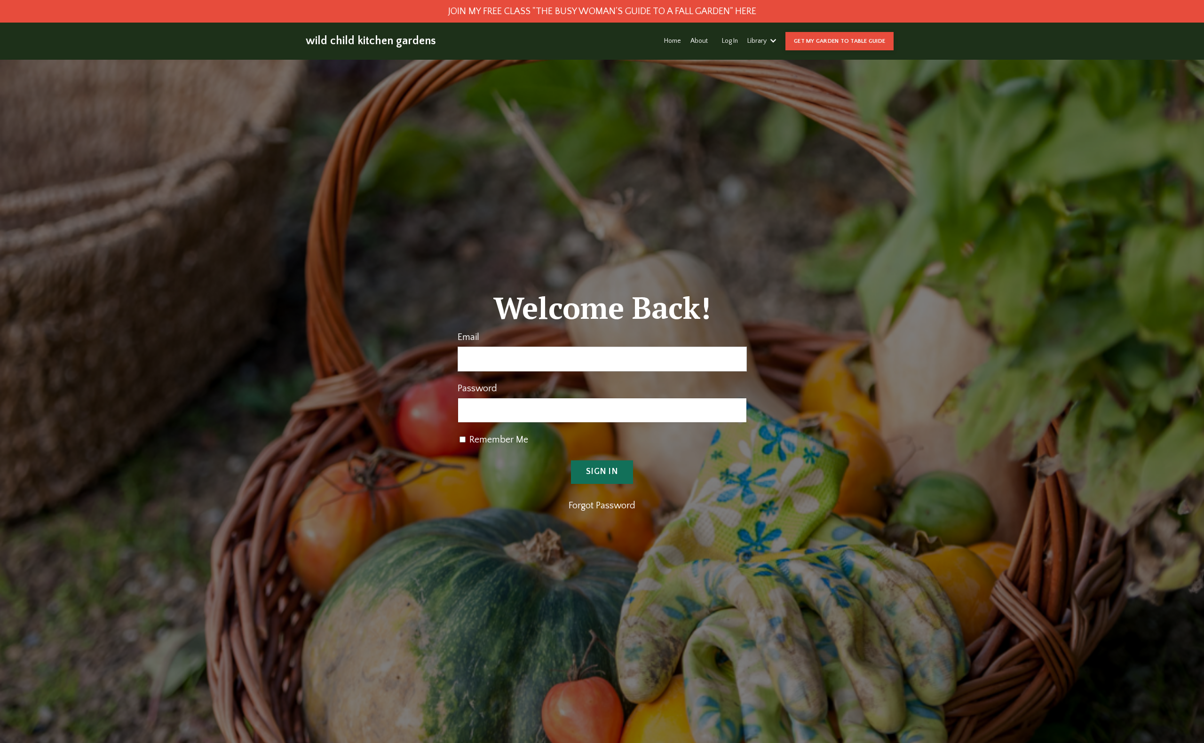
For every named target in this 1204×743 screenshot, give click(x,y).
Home (672, 41)
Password (477, 388)
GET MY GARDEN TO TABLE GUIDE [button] (839, 41)
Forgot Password (602, 505)
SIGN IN (602, 471)
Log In (730, 41)
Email (468, 337)
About (699, 41)
